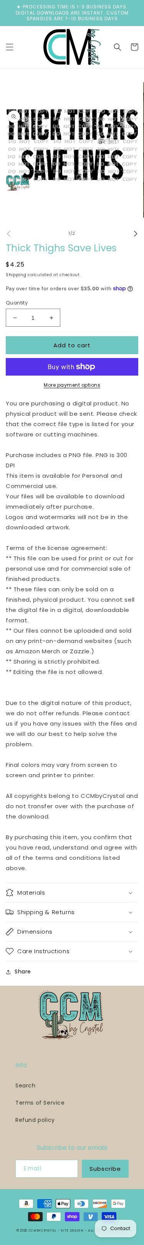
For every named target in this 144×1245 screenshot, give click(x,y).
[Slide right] (135, 233)
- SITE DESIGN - (73, 1230)
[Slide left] (8, 233)
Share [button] (23, 971)
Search (25, 1085)
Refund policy (35, 1120)
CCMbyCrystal (42, 1230)
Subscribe (105, 1169)
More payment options (72, 385)
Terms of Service (40, 1103)
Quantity (17, 302)
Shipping (16, 275)
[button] (9, 47)
